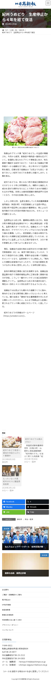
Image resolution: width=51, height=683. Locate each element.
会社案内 (5, 589)
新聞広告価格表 (7, 615)
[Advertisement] (25, 58)
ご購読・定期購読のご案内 (12, 594)
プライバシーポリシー (10, 625)
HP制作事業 (6, 605)
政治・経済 (29, 519)
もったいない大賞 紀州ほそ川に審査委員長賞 (11, 481)
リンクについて (7, 630)
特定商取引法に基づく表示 (12, 620)
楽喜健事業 (6, 610)
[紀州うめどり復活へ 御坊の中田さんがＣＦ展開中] (11, 442)
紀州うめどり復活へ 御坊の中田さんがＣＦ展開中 (12, 453)
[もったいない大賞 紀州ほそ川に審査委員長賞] (11, 470)
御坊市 (19, 519)
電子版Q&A (6, 599)
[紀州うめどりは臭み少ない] (35, 450)
